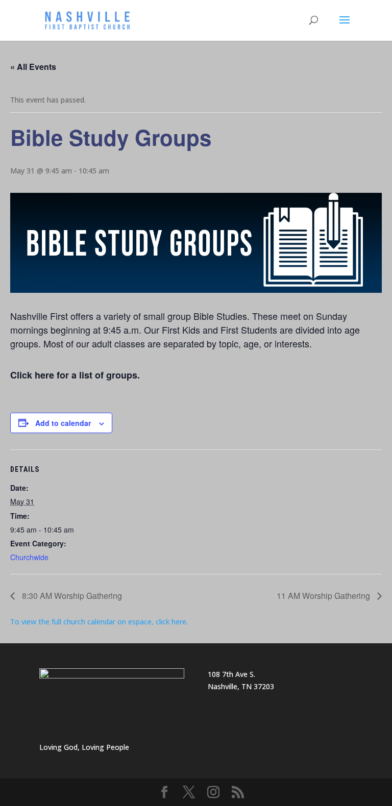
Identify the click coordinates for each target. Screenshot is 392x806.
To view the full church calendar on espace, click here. (100, 621)
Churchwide (29, 557)
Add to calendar (63, 423)
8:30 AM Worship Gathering (71, 595)
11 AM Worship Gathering (324, 595)
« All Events (33, 66)
